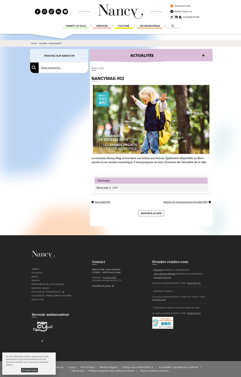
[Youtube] (65, 11)
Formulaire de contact (101, 285)
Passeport (158, 269)
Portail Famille (181, 11)
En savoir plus (29, 370)
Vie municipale (150, 25)
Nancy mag (102, 187)
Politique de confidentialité (46, 291)
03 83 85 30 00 (109, 277)
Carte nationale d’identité (165, 273)
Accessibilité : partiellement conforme (51, 295)
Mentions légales (41, 288)
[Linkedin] (58, 11)
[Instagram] (44, 11)
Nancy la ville (76, 25)
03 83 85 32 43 (194, 313)
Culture (123, 25)
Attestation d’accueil (162, 277)
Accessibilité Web (191, 17)
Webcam (36, 280)
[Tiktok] (51, 11)
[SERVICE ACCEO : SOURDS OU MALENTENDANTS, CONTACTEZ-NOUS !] (162, 326)
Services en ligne (182, 6)
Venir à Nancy (87, 367)
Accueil (34, 43)
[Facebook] (37, 11)
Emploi (35, 276)
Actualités (43, 43)
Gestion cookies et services (154, 370)
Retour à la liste (151, 213)
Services (102, 25)
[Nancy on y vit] (42, 331)
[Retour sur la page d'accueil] (120, 11)
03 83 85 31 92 (194, 283)
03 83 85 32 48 (159, 299)
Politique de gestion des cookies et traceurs (112, 370)
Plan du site (38, 299)
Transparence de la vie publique (48, 284)
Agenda (35, 269)
